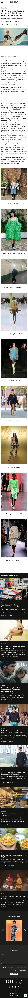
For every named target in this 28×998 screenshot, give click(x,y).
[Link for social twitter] (9, 987)
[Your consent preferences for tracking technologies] (25, 995)
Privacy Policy (23, 970)
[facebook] (5, 25)
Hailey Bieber (16, 109)
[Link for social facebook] (12, 987)
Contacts (14, 990)
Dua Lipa (9, 112)
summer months (17, 60)
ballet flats (12, 77)
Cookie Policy (14, 995)
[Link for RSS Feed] (18, 987)
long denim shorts (17, 151)
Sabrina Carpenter (12, 153)
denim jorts (21, 77)
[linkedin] (9, 25)
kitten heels (14, 135)
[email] (2, 25)
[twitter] (11, 25)
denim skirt (4, 120)
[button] (25, 930)
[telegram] (16, 25)
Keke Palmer (8, 116)
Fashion (4, 8)
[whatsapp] (14, 25)
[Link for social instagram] (15, 987)
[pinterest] (7, 25)
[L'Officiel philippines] (14, 2)
